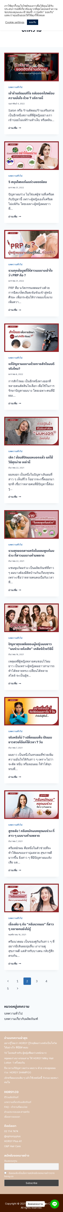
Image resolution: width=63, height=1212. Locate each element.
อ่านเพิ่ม (14, 127)
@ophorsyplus (12, 1136)
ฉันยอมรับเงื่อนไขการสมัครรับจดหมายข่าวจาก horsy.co (29, 1175)
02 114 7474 (11, 1131)
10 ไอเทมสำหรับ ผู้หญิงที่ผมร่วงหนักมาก (25, 1052)
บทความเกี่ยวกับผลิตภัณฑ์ (21, 1019)
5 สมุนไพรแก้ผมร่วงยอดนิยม (27, 182)
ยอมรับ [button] (32, 22)
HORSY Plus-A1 (13, 1141)
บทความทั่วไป (15, 87)
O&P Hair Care (12, 1146)
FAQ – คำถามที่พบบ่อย (15, 1107)
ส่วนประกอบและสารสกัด (17, 1111)
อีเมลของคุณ (10, 1160)
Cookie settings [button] (14, 22)
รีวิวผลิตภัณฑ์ (11, 1097)
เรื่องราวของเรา (12, 1116)
